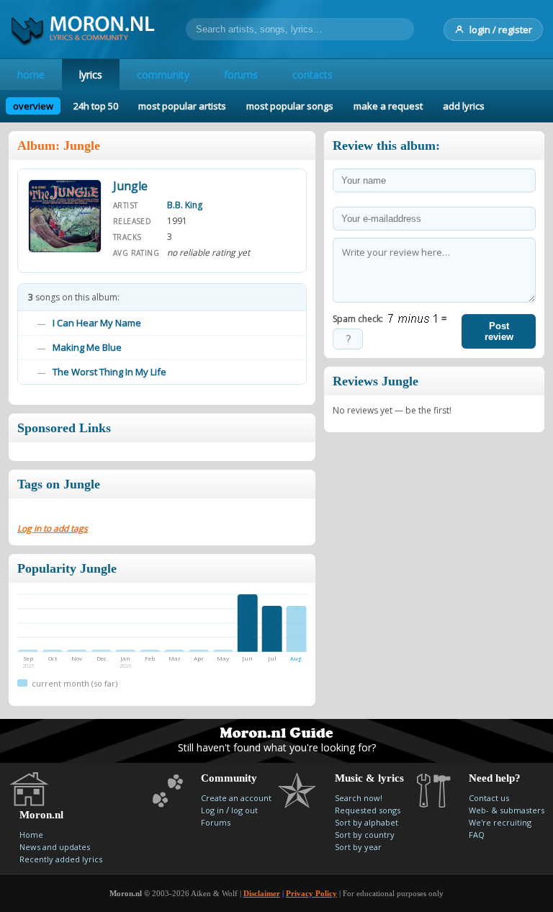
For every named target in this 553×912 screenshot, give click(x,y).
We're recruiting (500, 822)
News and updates (54, 846)
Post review (499, 331)
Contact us (489, 797)
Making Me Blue (87, 347)
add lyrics (464, 105)
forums (241, 74)
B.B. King (184, 205)
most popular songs (289, 105)
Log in (212, 810)
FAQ (477, 834)
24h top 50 (95, 105)
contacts (312, 74)
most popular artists (182, 105)
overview (33, 105)
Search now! (358, 797)
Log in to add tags (52, 528)
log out (244, 810)
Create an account (236, 797)
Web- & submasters (506, 810)
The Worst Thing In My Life (109, 371)
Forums (215, 822)
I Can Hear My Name (97, 322)
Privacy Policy (311, 893)
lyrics (90, 74)
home (31, 74)
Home (31, 834)
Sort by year (358, 846)
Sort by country (365, 834)
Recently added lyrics (60, 859)
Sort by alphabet (366, 822)
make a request (388, 105)
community (163, 74)
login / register (500, 29)
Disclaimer (261, 893)
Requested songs (367, 810)
